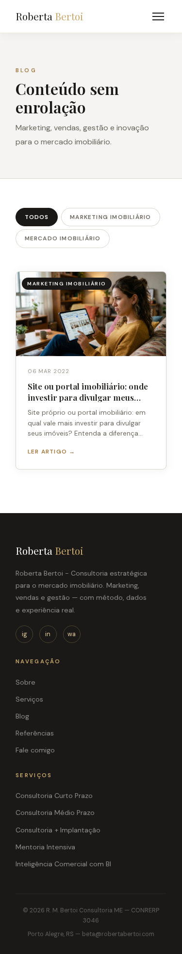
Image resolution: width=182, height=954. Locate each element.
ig (24, 634)
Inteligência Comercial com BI (63, 864)
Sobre (25, 682)
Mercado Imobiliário (63, 238)
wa (71, 634)
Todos (37, 217)
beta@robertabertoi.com (118, 934)
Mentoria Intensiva (45, 847)
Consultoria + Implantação (58, 830)
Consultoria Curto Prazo (54, 795)
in (47, 634)
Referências (35, 733)
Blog (22, 716)
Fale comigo (35, 750)
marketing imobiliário (110, 217)
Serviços (29, 699)
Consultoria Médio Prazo (55, 812)
